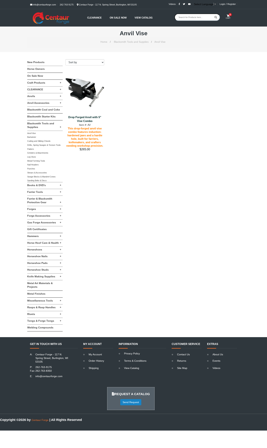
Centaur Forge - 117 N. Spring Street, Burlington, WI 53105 (107, 4)
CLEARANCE (44, 89)
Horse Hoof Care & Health (44, 242)
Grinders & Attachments (37, 153)
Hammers (44, 236)
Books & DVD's (44, 185)
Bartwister (31, 137)
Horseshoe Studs (44, 269)
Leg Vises (31, 157)
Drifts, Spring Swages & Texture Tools (44, 145)
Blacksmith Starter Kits (41, 116)
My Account (95, 354)
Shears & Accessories (37, 173)
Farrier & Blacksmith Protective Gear (44, 200)
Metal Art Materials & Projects (40, 285)
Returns (181, 360)
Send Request (131, 402)
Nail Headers (33, 165)
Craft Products (44, 82)
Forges (44, 209)
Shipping (94, 368)
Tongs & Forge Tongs (44, 320)
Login (222, 4)
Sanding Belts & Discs (37, 180)
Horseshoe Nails (44, 256)
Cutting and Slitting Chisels (38, 141)
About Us (218, 354)
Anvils (44, 96)
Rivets (44, 314)
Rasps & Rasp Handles (44, 307)
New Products (35, 62)
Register (231, 4)
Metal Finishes (36, 293)
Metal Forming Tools (36, 161)
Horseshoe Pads (44, 263)
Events (216, 360)
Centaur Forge (40, 420)
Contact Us (183, 354)
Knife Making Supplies (44, 276)
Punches (31, 169)
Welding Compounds (40, 327)
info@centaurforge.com (44, 4)
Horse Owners (36, 68)
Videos (172, 4)
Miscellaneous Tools (44, 300)
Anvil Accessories (44, 102)
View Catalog (144, 17)
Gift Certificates (37, 229)
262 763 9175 (66, 4)
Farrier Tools (44, 191)
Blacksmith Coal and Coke (43, 109)
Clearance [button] (94, 17)
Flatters (30, 149)
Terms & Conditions (135, 360)
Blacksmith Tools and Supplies (131, 41)
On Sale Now (118, 17)
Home (103, 41)
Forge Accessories (44, 215)
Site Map (182, 368)
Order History (96, 360)
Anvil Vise (159, 41)
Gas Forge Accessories (44, 222)
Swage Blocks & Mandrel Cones (41, 177)
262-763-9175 (43, 367)
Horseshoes (44, 249)
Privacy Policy (132, 353)
